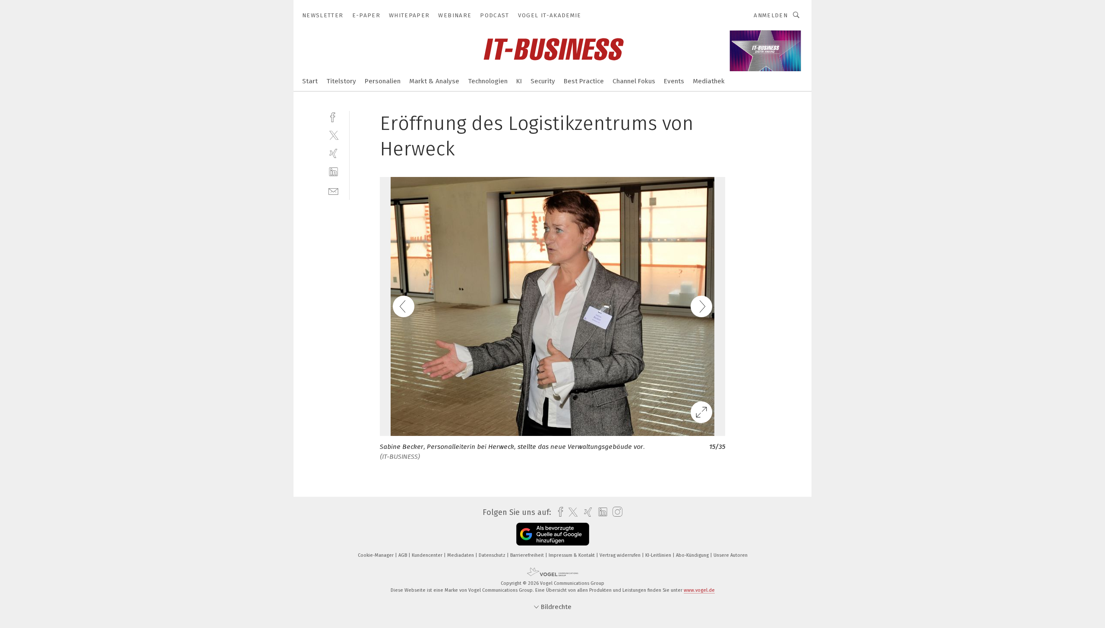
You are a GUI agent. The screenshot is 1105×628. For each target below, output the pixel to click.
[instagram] (615, 512)
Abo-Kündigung (693, 555)
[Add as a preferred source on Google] (552, 534)
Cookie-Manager (376, 555)
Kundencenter (428, 555)
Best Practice (584, 81)
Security (542, 81)
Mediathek (709, 81)
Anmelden (771, 15)
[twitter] (333, 134)
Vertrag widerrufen (621, 555)
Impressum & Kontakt (572, 555)
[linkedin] (333, 172)
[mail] (333, 190)
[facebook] (333, 116)
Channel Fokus (633, 81)
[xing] (333, 153)
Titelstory (341, 81)
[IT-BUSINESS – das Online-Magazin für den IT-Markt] (310, 80)
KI (519, 81)
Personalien (383, 81)
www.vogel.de (699, 590)
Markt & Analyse (434, 81)
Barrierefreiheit (527, 555)
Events (674, 81)
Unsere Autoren (731, 555)
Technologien (488, 81)
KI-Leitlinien (658, 555)
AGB (403, 555)
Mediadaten (461, 555)
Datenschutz (493, 555)
